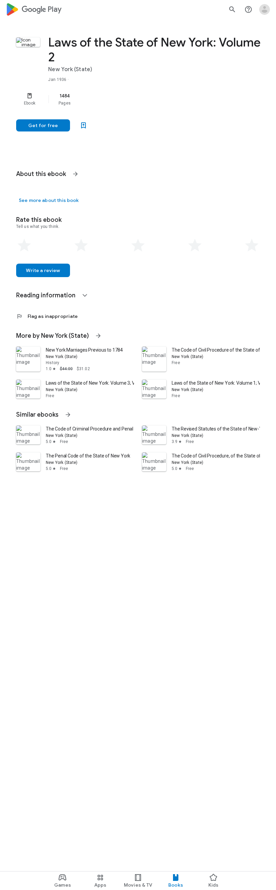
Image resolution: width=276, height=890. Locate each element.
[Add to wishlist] (83, 125)
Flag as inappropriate (47, 316)
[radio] (24, 245)
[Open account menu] (264, 9)
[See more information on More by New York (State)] (98, 336)
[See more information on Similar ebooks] (68, 415)
